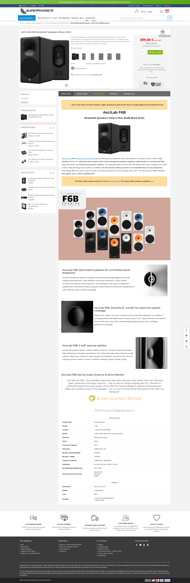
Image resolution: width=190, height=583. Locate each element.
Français (24, 6)
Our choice (27, 172)
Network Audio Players (27, 551)
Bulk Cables (24, 547)
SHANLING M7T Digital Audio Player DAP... (41, 133)
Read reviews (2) (80, 68)
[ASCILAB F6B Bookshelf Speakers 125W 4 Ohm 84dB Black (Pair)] (75, 56)
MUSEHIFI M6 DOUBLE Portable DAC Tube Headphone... (41, 179)
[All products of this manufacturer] (162, 32)
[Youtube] (144, 545)
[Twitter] (140, 545)
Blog (82, 18)
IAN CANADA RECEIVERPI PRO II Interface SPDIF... (40, 151)
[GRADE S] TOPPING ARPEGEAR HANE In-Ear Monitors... (41, 142)
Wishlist (25, 94)
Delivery (158, 6)
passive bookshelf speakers (89, 158)
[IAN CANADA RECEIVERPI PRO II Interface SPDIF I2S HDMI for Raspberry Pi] (24, 152)
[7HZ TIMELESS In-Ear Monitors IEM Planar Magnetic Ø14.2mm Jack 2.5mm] (24, 161)
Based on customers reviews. (96, 64)
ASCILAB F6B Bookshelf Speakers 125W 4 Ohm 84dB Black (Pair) (40, 116)
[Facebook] (136, 545)
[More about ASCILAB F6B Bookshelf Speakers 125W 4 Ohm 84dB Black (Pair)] (24, 117)
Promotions (28, 127)
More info (66, 94)
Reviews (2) (129, 94)
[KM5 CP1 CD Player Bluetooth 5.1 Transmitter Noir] (24, 206)
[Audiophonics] (37, 11)
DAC (22, 545)
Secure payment (148, 6)
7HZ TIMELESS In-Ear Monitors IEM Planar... (41, 159)
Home (22, 23)
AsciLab (68, 158)
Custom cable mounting (105, 553)
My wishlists (24, 102)
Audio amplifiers (25, 549)
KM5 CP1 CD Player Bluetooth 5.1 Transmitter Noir (38, 205)
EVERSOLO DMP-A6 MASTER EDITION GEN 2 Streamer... (41, 196)
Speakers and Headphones (34, 23)
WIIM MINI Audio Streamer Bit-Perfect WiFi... (41, 187)
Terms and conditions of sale (68, 547)
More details (77, 48)
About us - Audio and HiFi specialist (69, 545)
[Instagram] (147, 545)
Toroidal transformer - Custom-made (109, 551)
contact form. (114, 181)
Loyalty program (102, 547)
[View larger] (66, 85)
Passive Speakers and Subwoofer (57, 23)
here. (152, 181)
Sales (54, 18)
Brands (74, 18)
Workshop (90, 18)
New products (44, 18)
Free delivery (101, 555)
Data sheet (82, 94)
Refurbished (64, 18)
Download (98, 94)
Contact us (167, 6)
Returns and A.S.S (103, 549)
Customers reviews (134, 6)
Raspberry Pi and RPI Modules (30, 553)
